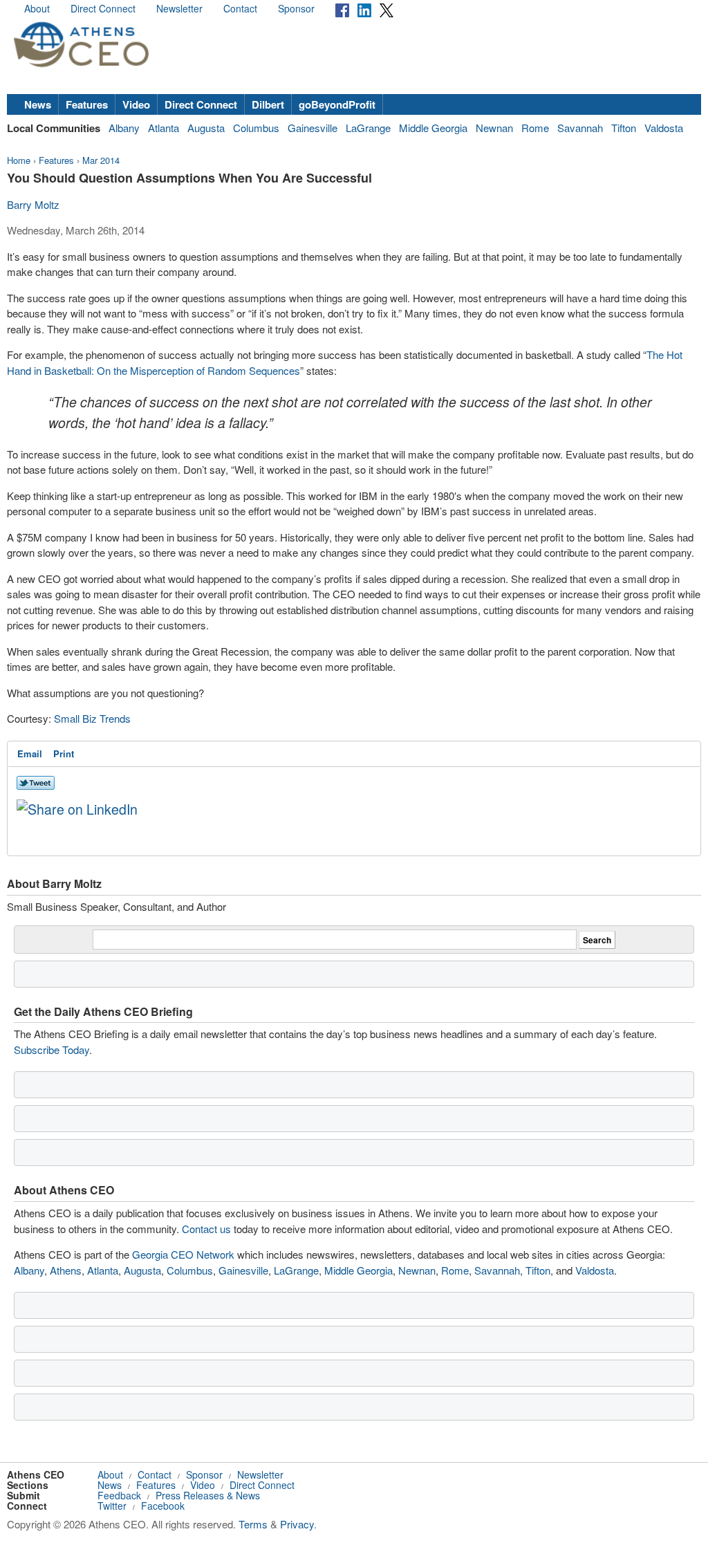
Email (29, 753)
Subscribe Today (51, 1049)
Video (136, 104)
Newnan (494, 127)
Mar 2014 (101, 160)
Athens (66, 1270)
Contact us (206, 1228)
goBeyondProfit (337, 104)
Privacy (297, 1524)
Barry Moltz (33, 204)
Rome (535, 127)
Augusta (206, 127)
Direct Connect (103, 8)
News (37, 104)
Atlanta (163, 127)
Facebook (163, 1505)
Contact (240, 8)
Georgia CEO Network (183, 1254)
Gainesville (312, 127)
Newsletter (179, 8)
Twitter (112, 1505)
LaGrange (368, 127)
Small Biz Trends (92, 718)
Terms (253, 1524)
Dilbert (268, 104)
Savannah (580, 127)
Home (18, 160)
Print (63, 753)
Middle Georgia (433, 127)
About (37, 8)
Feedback (119, 1495)
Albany (124, 127)
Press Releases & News (208, 1495)
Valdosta (663, 127)
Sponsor (296, 8)
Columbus (256, 127)
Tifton (623, 127)
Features (87, 104)
